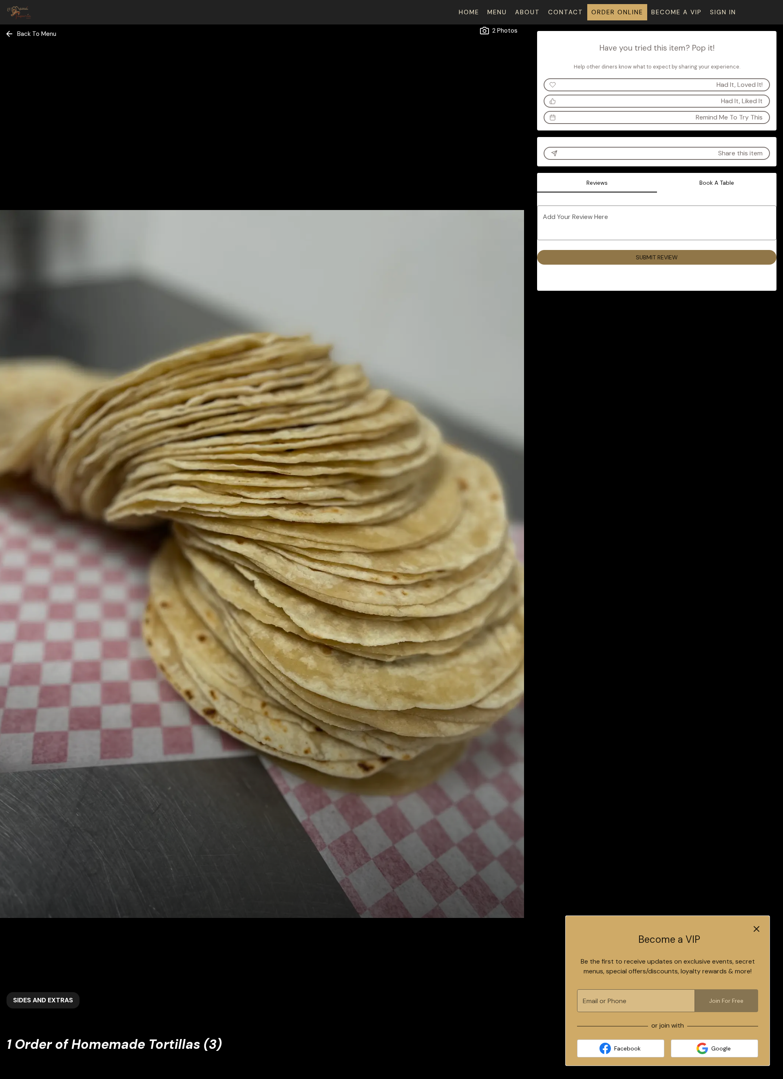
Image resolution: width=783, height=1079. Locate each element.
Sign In (723, 12)
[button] (31, 34)
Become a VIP (676, 12)
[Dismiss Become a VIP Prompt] (756, 929)
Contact (565, 12)
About (527, 12)
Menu (497, 12)
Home (469, 12)
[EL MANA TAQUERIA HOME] (43, 12)
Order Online (617, 12)
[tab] (597, 182)
